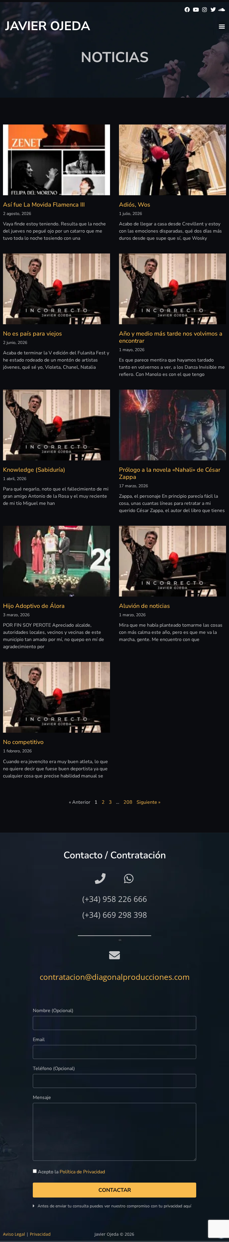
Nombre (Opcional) (53, 1011)
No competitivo (23, 742)
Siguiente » (148, 802)
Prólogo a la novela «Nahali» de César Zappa (169, 473)
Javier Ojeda (47, 26)
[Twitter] (213, 9)
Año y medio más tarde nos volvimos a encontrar (170, 337)
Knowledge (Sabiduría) (34, 470)
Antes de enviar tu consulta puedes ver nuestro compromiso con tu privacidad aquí (114, 1206)
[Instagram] (204, 9)
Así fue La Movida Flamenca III (44, 205)
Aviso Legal (14, 1234)
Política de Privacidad (82, 1172)
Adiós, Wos (134, 205)
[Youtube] (196, 9)
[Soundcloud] (221, 9)
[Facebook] (187, 9)
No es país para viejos (32, 334)
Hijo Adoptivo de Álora (34, 606)
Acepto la (71, 1172)
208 (127, 802)
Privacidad (40, 1234)
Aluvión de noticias (144, 606)
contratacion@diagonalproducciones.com (115, 977)
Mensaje (42, 1098)
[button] (222, 26)
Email (39, 1040)
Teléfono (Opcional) (54, 1069)
